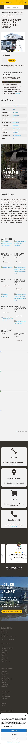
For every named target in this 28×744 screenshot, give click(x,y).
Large (14, 135)
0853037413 (18, 93)
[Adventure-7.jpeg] (14, 411)
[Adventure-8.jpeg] (14, 391)
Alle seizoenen (16, 129)
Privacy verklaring (16, 741)
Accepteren (14, 730)
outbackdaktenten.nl (6, 12)
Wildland (4, 656)
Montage (4, 686)
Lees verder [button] (14, 561)
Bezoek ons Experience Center (11, 82)
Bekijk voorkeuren (14, 738)
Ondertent (5, 677)
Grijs (14, 109)
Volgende (24, 431)
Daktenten (14, 12)
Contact (4, 698)
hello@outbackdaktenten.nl (8, 637)
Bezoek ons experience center (12, 611)
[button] (26, 715)
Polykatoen (16, 132)
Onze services (6, 696)
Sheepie (4, 650)
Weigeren (14, 734)
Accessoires (5, 684)
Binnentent (5, 673)
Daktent (4, 671)
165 (13, 138)
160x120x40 (16, 115)
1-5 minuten (16, 125)
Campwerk (16, 106)
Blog (3, 705)
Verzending (5, 694)
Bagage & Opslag (7, 678)
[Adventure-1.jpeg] (14, 371)
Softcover (15, 112)
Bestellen (11, 60)
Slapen (4, 680)
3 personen (16, 122)
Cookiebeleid (9, 741)
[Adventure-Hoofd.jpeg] (13, 51)
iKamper (4, 654)
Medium (18, 135)
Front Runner (5, 661)
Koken (4, 682)
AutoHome (5, 652)
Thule (3, 646)
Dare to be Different (7, 648)
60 (13, 119)
